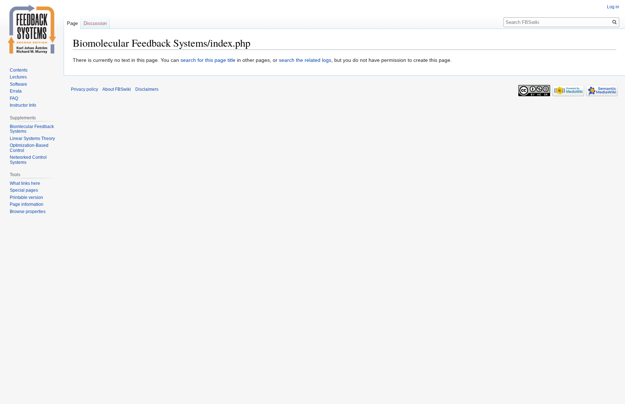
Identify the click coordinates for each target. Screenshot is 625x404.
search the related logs (305, 60)
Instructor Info (23, 105)
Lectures (18, 77)
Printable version (26, 197)
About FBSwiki (116, 89)
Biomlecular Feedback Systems (32, 129)
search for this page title (207, 60)
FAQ (14, 98)
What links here (25, 183)
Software (18, 84)
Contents (18, 70)
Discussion (95, 23)
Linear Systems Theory (32, 138)
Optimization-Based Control (29, 148)
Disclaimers (146, 89)
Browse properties (28, 211)
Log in (613, 6)
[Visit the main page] (32, 29)
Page (72, 23)
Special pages (24, 190)
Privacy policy (84, 89)
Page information (26, 204)
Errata (16, 91)
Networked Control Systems (28, 160)
